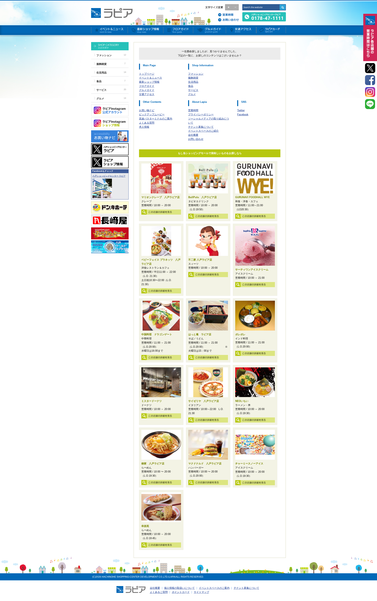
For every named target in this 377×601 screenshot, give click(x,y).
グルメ (100, 98)
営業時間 (193, 110)
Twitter (241, 110)
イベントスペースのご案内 (214, 587)
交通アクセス (146, 94)
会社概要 (193, 134)
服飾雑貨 (101, 63)
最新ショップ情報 (149, 81)
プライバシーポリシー (201, 114)
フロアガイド (146, 86)
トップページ (146, 73)
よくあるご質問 (159, 592)
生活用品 (101, 72)
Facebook (242, 114)
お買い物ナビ (146, 110)
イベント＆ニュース (150, 77)
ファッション (104, 55)
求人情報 (144, 126)
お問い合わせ (195, 139)
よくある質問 (146, 122)
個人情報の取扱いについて (179, 587)
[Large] (228, 7)
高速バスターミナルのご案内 (155, 118)
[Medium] (235, 7)
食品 (99, 81)
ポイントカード (181, 592)
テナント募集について (201, 126)
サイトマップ (201, 592)
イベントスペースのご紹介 (203, 130)
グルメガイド (146, 90)
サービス (101, 89)
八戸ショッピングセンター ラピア (108, 176)
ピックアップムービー (152, 114)
